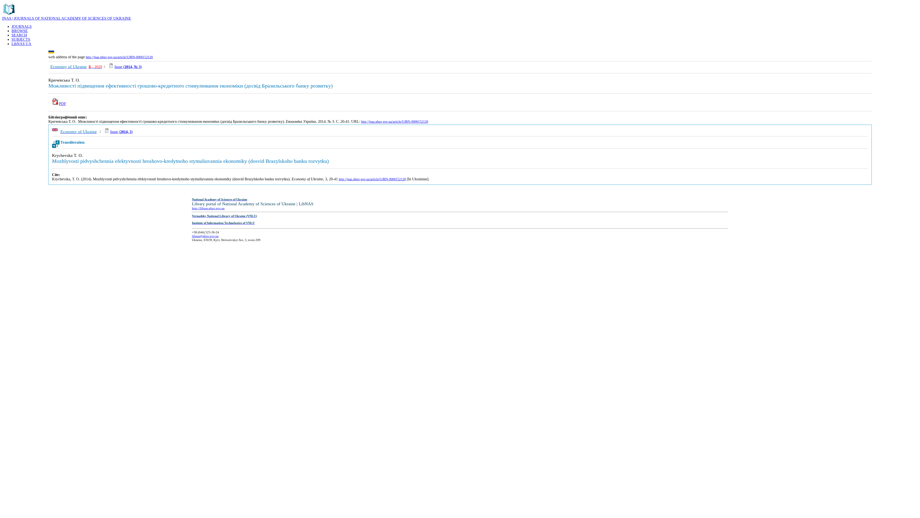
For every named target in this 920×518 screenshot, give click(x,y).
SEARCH (19, 35)
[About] (9, 15)
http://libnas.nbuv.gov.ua (208, 208)
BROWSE (20, 31)
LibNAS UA (21, 44)
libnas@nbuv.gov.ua (205, 236)
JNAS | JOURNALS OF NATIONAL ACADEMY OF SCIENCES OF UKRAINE (66, 18)
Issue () (128, 67)
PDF (62, 104)
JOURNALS (22, 26)
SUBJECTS (21, 39)
